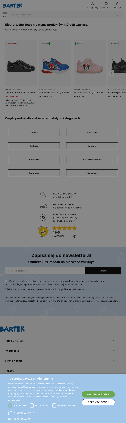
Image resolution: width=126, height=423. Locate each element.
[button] (43, 419)
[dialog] (63, 211)
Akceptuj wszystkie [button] (98, 394)
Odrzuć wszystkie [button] (98, 402)
